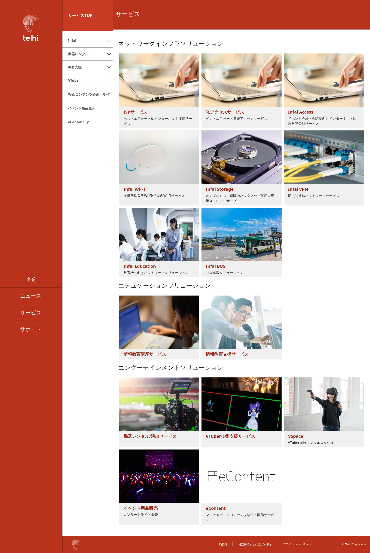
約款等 (223, 544)
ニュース (30, 295)
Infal (72, 40)
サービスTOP (80, 15)
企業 (31, 278)
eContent (76, 122)
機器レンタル (78, 54)
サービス (30, 312)
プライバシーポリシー (297, 544)
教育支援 (75, 67)
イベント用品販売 (81, 108)
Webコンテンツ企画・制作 (89, 94)
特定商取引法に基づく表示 (255, 544)
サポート (30, 329)
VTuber (74, 80)
